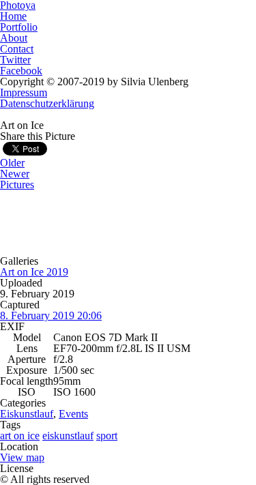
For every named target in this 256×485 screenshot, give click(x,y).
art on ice (20, 435)
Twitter (15, 59)
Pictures (17, 184)
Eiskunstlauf (26, 414)
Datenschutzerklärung (47, 103)
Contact (16, 49)
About (13, 38)
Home (13, 16)
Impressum (23, 92)
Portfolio (19, 27)
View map (22, 457)
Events (73, 414)
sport (106, 435)
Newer (14, 173)
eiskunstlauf (68, 435)
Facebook (21, 70)
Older (12, 162)
